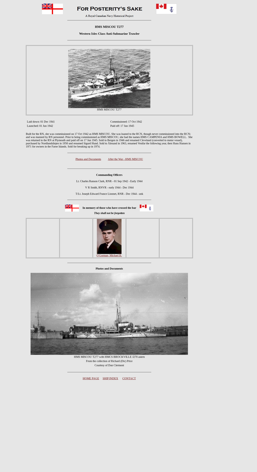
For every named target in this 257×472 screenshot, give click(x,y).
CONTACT (129, 378)
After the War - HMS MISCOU (125, 159)
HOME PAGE (91, 378)
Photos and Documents (88, 159)
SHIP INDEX (110, 378)
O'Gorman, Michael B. (109, 255)
